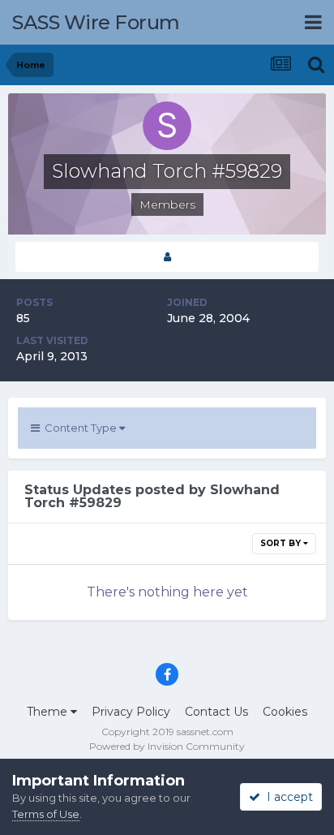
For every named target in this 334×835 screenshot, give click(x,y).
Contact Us (216, 711)
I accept (286, 797)
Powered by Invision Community (167, 746)
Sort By (281, 543)
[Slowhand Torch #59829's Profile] (167, 257)
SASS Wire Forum (96, 22)
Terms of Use (45, 813)
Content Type (79, 427)
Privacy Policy (131, 711)
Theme (49, 711)
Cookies (285, 711)
